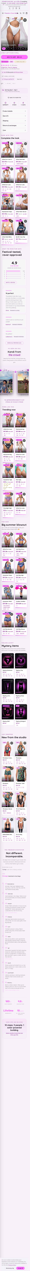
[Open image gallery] (14, 34)
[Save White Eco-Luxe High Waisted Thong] (25, 20)
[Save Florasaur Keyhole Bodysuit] (24, 743)
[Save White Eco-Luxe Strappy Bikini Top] (25, 169)
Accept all (20, 1268)
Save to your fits (15, 97)
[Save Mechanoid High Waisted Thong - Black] (11, 440)
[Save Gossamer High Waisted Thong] (11, 465)
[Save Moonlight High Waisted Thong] (11, 494)
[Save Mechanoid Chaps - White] (11, 195)
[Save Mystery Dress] (24, 680)
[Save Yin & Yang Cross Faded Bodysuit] (24, 794)
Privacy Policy (12, 1265)
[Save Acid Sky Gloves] (24, 614)
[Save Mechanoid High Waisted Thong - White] (24, 415)
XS (3, 48)
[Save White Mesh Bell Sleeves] (25, 143)
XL (18, 48)
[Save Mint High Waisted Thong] (24, 465)
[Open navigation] (2, 13)
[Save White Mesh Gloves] (25, 195)
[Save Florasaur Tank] (24, 768)
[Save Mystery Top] (24, 655)
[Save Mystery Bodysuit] (24, 706)
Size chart (19, 79)
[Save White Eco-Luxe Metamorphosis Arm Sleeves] (11, 169)
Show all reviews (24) (14, 343)
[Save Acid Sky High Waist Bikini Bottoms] (24, 560)
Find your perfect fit (9, 79)
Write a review (10, 282)
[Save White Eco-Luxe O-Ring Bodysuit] (24, 440)
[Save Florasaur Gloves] (11, 794)
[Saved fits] (23, 13)
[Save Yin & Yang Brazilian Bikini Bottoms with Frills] (24, 819)
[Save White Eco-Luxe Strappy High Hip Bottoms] (11, 415)
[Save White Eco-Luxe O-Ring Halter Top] (11, 143)
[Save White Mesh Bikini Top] (11, 221)
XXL (23, 48)
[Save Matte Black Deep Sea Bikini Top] (11, 819)
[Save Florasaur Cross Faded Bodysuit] (11, 743)
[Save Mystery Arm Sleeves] (11, 680)
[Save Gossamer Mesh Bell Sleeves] (11, 586)
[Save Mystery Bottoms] (11, 655)
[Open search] (20, 13)
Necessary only (10, 1268)
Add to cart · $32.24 (14, 57)
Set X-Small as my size (8, 76)
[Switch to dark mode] (17, 13)
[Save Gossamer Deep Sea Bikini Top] (11, 560)
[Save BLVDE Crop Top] (25, 221)
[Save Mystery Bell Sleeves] (11, 706)
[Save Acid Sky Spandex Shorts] (11, 614)
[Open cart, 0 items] (26, 13)
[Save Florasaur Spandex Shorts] (11, 768)
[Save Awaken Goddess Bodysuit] (24, 586)
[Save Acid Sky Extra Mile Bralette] (24, 534)
